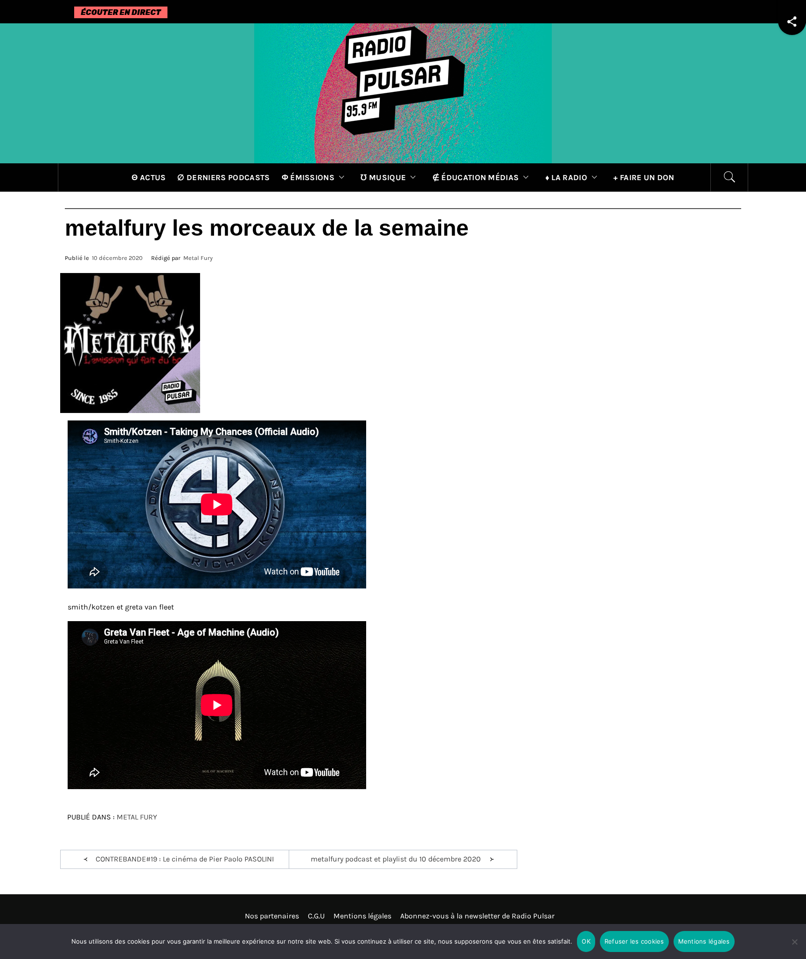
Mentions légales (362, 915)
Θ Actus (149, 177)
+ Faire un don (643, 177)
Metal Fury (198, 257)
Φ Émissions (308, 177)
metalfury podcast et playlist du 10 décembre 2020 (396, 858)
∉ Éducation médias (475, 177)
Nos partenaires (272, 915)
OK (586, 941)
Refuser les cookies (634, 941)
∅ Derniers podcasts (223, 177)
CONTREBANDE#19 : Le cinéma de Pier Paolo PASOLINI (185, 858)
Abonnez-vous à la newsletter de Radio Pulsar (477, 915)
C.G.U (316, 915)
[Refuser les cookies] (794, 947)
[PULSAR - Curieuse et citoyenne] (403, 92)
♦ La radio (566, 177)
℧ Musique (383, 177)
